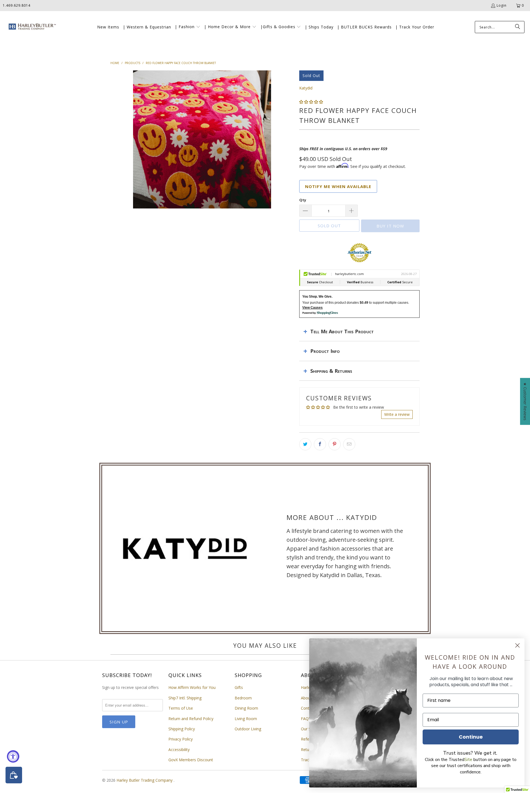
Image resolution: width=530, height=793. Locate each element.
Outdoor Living (248, 728)
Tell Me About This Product (342, 331)
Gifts (239, 687)
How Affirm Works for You (192, 687)
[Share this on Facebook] (320, 444)
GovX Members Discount (190, 759)
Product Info (325, 351)
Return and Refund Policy (190, 718)
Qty (302, 199)
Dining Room (246, 708)
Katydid (305, 88)
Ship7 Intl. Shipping (185, 698)
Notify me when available (338, 186)
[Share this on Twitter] (305, 444)
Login (502, 5)
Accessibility (179, 749)
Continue (471, 736)
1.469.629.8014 (16, 5)
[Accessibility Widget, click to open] (13, 756)
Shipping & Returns (331, 371)
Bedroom (243, 698)
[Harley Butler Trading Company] (31, 27)
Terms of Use (180, 708)
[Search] (517, 27)
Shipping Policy (181, 728)
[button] (187, 27)
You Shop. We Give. (317, 296)
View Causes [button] (312, 308)
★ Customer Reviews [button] (525, 401)
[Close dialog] (517, 645)
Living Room (246, 718)
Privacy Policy (180, 739)
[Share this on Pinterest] (334, 444)
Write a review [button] (397, 414)
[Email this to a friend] (349, 444)
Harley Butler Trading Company (145, 780)
